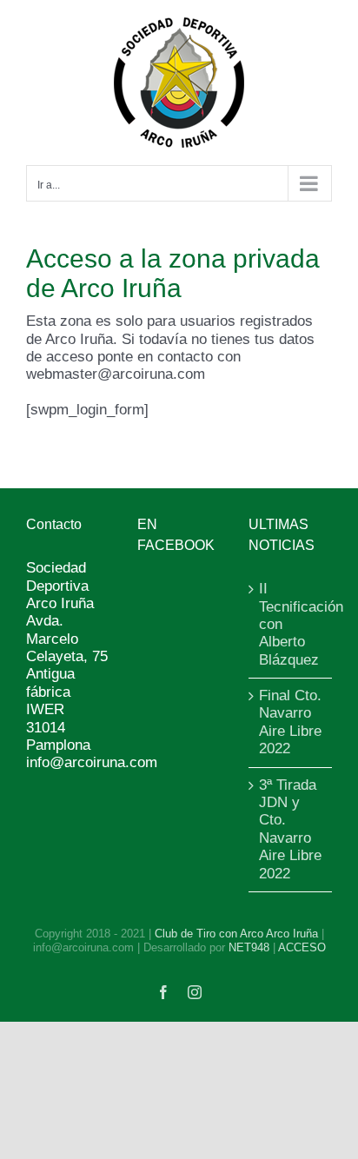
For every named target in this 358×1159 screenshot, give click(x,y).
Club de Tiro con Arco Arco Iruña (236, 933)
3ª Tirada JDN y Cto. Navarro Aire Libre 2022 (290, 829)
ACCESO (302, 947)
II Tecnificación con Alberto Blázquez (291, 624)
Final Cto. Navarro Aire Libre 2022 (290, 722)
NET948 (249, 947)
